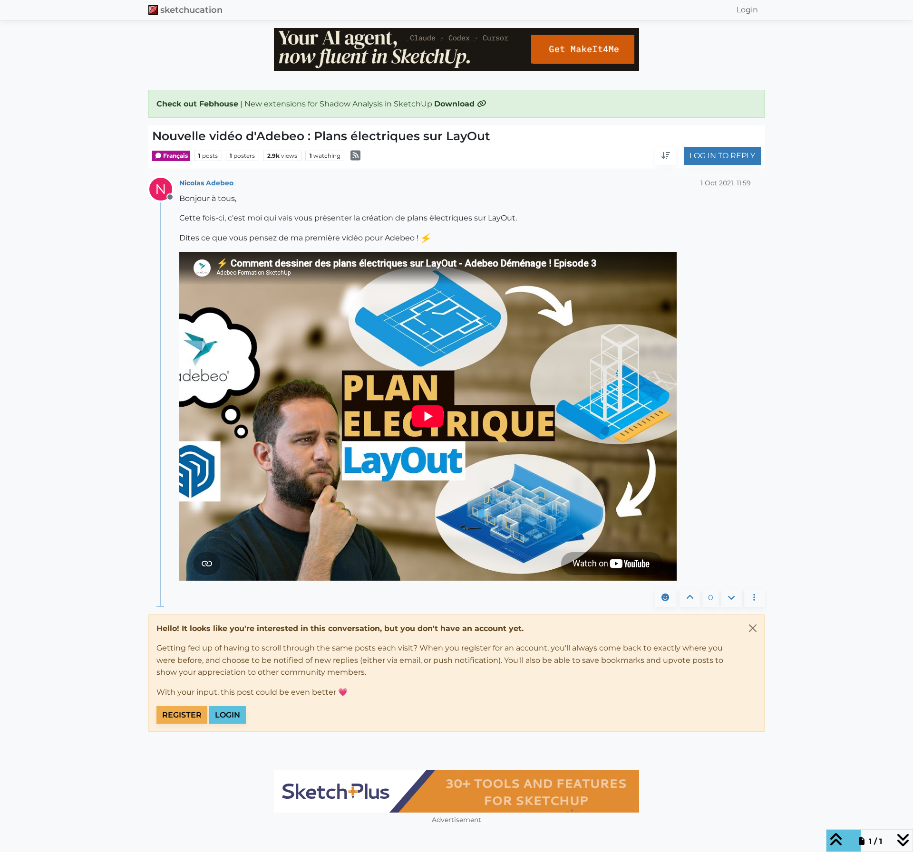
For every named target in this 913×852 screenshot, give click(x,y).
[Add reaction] (665, 598)
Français (175, 155)
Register (182, 714)
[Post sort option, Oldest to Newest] (665, 156)
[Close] (752, 628)
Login (227, 714)
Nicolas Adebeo (206, 183)
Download (455, 103)
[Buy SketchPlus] (456, 791)
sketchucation (191, 10)
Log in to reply (722, 156)
